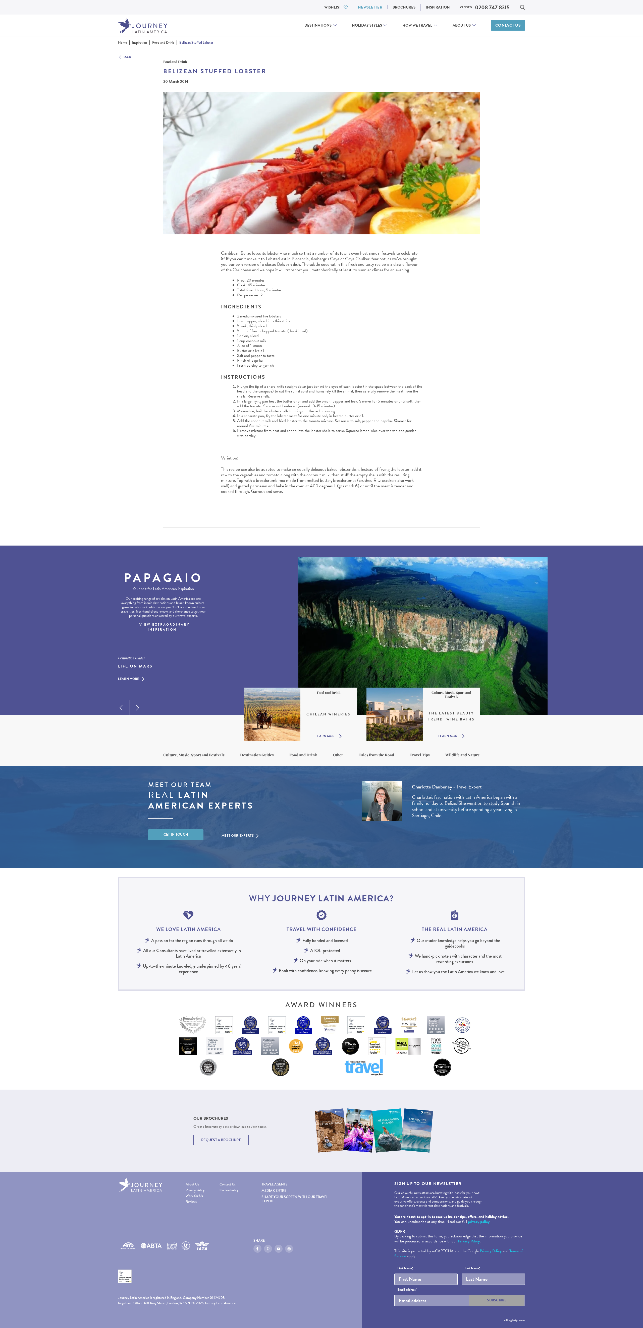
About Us (462, 25)
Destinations (318, 25)
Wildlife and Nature (462, 754)
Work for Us (194, 1196)
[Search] (522, 7)
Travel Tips (420, 754)
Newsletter (370, 7)
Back (127, 57)
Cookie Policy (229, 1190)
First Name (405, 1269)
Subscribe (497, 1300)
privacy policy (479, 1222)
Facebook (257, 1249)
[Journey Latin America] (142, 25)
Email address (407, 1290)
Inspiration (438, 7)
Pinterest (268, 1249)
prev (121, 708)
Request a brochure (221, 1140)
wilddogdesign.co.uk (514, 1320)
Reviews (191, 1202)
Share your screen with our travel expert (294, 1199)
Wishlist (332, 7)
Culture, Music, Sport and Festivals (194, 754)
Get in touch (176, 834)
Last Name (472, 1269)
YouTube (279, 1249)
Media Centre (273, 1190)
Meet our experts (238, 835)
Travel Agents (274, 1184)
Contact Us (508, 25)
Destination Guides (257, 754)
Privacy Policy (195, 1190)
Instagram (289, 1249)
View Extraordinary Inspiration (164, 627)
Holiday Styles (367, 25)
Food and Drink (303, 754)
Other (338, 754)
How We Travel (417, 25)
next (137, 708)
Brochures (404, 7)
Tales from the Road (376, 754)
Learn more (128, 679)
